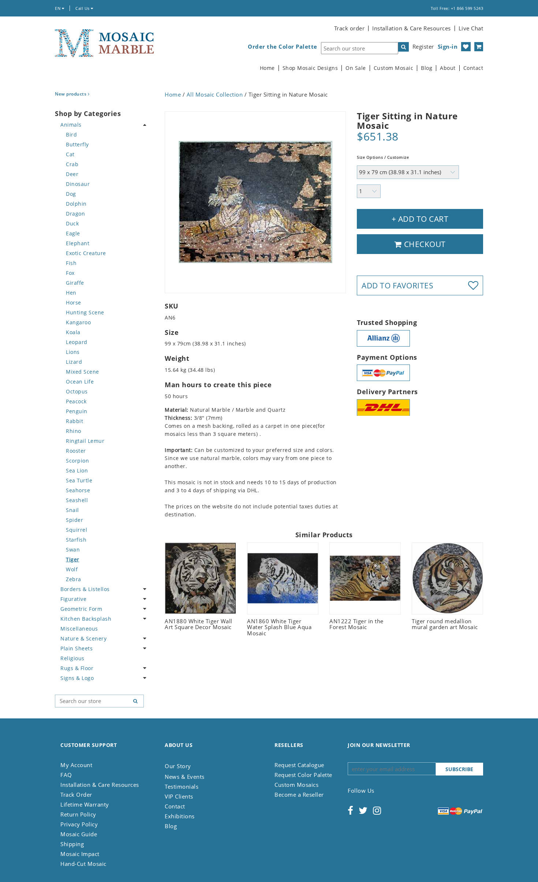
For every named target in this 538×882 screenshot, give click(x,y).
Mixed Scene (82, 371)
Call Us (83, 8)
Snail (72, 510)
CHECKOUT (424, 244)
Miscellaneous (79, 628)
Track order (349, 28)
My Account (76, 765)
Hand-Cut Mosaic (83, 863)
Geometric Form (81, 609)
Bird (71, 134)
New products (71, 94)
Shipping (72, 844)
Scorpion (77, 460)
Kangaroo (78, 322)
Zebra (73, 579)
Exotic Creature (86, 253)
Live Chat (471, 28)
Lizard (74, 362)
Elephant (77, 243)
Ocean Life (80, 381)
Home (267, 68)
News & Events (185, 776)
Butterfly (77, 144)
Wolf (72, 569)
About (448, 68)
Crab (72, 164)
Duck (72, 223)
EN (58, 8)
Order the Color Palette (282, 46)
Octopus (77, 391)
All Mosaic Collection (215, 94)
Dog (71, 194)
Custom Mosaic (394, 68)
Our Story (178, 766)
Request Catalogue (299, 765)
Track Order (76, 794)
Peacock (76, 401)
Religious (72, 658)
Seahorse (78, 490)
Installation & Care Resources (411, 28)
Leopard (76, 342)
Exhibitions (180, 816)
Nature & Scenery (83, 638)
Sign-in (448, 46)
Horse (73, 302)
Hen (71, 292)
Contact (473, 68)
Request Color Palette (303, 774)
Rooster (76, 450)
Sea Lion (77, 470)
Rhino (73, 431)
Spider (74, 520)
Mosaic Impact (80, 853)
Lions (73, 352)
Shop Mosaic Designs (310, 68)
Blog (426, 68)
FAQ (66, 774)
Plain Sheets (76, 648)
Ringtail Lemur (85, 441)
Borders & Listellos (85, 589)
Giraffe (75, 282)
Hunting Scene (85, 312)
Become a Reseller (299, 794)
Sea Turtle (79, 480)
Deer (72, 174)
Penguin (76, 411)
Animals (71, 124)
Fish (71, 263)
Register (423, 46)
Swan (73, 549)
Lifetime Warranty (84, 804)
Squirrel (76, 529)
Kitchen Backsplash (85, 618)
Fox (70, 273)
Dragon (75, 213)
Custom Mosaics (296, 784)
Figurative (73, 599)
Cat (70, 154)
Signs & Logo (77, 678)
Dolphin (76, 203)
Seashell (77, 500)
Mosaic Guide (78, 834)
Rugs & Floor (76, 668)
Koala (73, 332)
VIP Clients (179, 796)
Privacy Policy (79, 824)
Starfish (76, 539)
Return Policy (78, 814)
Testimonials (181, 786)
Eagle (73, 233)
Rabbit (74, 421)
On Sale (355, 68)
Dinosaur (78, 184)
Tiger (72, 559)
